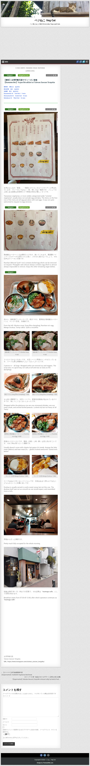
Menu (6, 62)
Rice (18, 68)
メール (6, 722)
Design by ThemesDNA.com (45, 763)
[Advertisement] (45, 43)
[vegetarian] (24, 75)
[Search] (87, 61)
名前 (5, 719)
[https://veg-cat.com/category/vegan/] (10, 75)
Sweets (22, 68)
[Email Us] (83, 61)
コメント (6, 696)
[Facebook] (77, 61)
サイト (5, 725)
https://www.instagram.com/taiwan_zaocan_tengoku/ (25, 661)
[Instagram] (80, 61)
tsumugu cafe (48, 592)
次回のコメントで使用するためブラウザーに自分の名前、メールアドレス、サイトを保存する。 (30, 731)
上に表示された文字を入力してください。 (16, 737)
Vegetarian (41, 68)
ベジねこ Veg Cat (45, 20)
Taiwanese (29, 68)
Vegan (35, 68)
